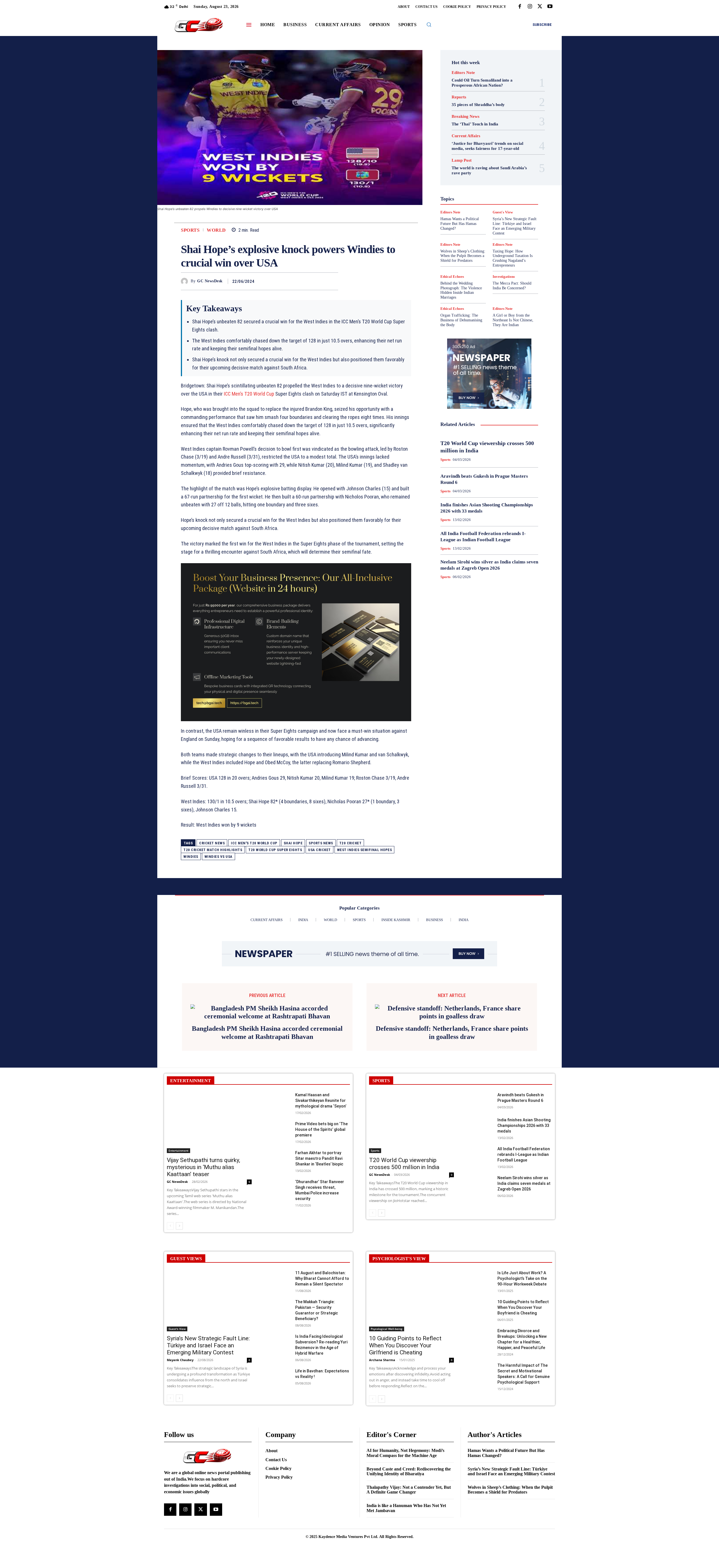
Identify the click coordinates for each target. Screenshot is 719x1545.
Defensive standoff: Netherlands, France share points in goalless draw (452, 1024)
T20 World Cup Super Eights (275, 850)
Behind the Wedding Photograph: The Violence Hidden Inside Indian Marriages (461, 290)
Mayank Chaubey (180, 1352)
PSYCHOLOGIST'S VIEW (399, 1250)
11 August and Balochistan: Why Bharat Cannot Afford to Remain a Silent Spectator (322, 1270)
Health (485, 182)
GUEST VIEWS (186, 1250)
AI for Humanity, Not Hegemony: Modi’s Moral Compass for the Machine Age (405, 1445)
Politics (503, 202)
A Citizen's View (495, 147)
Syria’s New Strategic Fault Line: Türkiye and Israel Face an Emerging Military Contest (208, 1337)
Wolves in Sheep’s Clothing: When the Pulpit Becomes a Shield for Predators (462, 256)
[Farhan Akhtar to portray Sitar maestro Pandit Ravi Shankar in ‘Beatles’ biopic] (278, 1151)
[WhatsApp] (332, 281)
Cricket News (212, 843)
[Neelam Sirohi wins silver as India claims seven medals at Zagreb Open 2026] (480, 1176)
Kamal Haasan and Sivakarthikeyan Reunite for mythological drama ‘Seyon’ (320, 1092)
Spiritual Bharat (488, 222)
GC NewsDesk (210, 281)
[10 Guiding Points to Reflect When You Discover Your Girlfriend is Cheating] (411, 1292)
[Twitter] (540, 7)
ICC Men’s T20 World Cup (249, 394)
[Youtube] (550, 7)
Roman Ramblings (492, 212)
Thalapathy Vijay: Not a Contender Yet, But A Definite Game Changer (409, 1482)
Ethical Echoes (452, 276)
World (216, 230)
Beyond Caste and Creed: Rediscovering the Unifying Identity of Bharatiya (409, 1463)
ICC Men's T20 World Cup (254, 843)
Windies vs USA (218, 856)
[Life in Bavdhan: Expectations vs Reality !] (278, 1369)
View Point (513, 233)
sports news (321, 843)
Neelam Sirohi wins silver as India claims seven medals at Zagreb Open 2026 (523, 1175)
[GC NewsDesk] (186, 281)
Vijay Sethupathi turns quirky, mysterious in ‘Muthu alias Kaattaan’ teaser (203, 1159)
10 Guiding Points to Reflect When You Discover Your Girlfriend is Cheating (405, 1337)
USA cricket (319, 850)
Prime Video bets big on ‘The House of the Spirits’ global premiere (321, 1121)
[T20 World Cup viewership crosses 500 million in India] (411, 1114)
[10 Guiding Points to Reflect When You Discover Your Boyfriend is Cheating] (480, 1300)
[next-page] (179, 1217)
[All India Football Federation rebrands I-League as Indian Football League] (480, 1147)
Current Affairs (466, 136)
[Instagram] (530, 7)
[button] (428, 24)
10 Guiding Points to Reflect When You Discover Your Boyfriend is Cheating (523, 1299)
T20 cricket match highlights (212, 850)
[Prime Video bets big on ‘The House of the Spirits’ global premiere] (278, 1122)
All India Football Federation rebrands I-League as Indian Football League (523, 1146)
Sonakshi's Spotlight (493, 217)
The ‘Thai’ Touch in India (475, 124)
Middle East (513, 197)
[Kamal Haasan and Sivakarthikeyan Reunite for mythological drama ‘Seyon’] (278, 1093)
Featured (500, 172)
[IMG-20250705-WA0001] (296, 642)
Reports (459, 97)
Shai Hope (293, 843)
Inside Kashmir (505, 192)
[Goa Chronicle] (198, 25)
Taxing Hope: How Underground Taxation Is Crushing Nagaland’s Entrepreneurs (513, 258)
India (477, 187)
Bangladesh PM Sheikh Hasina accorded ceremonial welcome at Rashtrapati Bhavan (267, 1024)
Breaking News (465, 116)
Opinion (484, 202)
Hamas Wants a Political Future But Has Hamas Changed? (506, 1445)
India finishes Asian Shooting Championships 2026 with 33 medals (523, 1117)
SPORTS (381, 1072)
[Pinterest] (319, 281)
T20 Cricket (350, 843)
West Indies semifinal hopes (364, 850)
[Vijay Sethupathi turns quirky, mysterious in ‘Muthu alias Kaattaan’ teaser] (209, 1114)
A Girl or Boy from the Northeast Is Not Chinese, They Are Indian (513, 320)
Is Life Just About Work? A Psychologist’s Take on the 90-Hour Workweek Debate (522, 1270)
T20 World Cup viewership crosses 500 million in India (404, 1155)
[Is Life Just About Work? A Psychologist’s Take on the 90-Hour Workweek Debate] (480, 1271)
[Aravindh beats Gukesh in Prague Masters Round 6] (480, 1093)
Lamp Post (488, 197)
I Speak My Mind (511, 182)
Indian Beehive (474, 192)
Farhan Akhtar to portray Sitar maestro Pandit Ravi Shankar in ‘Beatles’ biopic (319, 1150)
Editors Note (463, 73)
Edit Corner (467, 162)
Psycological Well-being (499, 207)
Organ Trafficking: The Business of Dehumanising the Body (461, 320)
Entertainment (495, 167)
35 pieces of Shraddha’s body (478, 104)
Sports (190, 230)
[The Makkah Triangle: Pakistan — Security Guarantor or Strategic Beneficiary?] (278, 1300)
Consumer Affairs (475, 157)
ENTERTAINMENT (190, 1072)
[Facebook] (520, 7)
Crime (501, 157)
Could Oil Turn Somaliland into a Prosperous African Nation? (482, 82)
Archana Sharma (382, 1352)
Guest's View (462, 182)
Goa (457, 177)
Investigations (460, 197)
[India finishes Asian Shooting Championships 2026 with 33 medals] (480, 1118)
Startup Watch (498, 228)
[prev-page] (170, 1217)
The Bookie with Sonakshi (476, 233)
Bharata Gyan (475, 152)
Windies (190, 856)
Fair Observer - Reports (467, 172)
